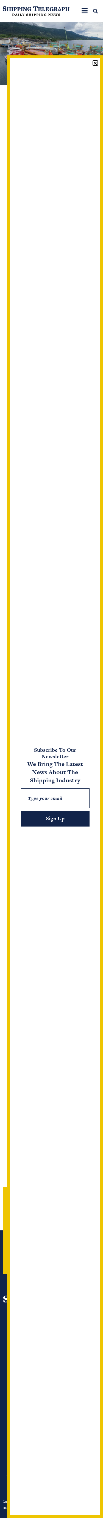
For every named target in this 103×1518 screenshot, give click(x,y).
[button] (95, 11)
